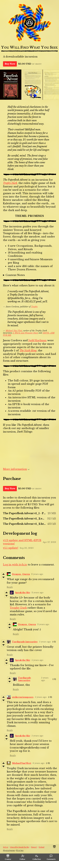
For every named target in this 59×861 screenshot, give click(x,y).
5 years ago (45, 641)
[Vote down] (3, 577)
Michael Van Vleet (14, 330)
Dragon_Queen (21, 574)
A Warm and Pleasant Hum (25, 333)
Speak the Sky (22, 592)
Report (34, 847)
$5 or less (19, 850)
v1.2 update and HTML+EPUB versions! (22, 542)
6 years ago (38, 763)
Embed (41, 847)
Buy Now (10, 63)
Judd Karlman (37, 340)
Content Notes (15, 275)
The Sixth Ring (28, 350)
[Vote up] (3, 574)
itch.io (5, 847)
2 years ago (37, 574)
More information (15, 469)
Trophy (34, 307)
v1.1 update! (10, 547)
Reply (10, 587)
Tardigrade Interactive (25, 641)
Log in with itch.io (15, 564)
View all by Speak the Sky (19, 847)
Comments (51, 859)
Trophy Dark (10, 183)
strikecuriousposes (22, 697)
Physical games (9, 850)
